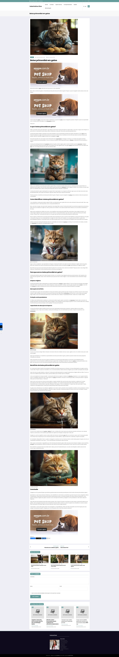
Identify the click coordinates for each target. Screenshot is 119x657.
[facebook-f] (82, 1)
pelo (69, 265)
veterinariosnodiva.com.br (40, 57)
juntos (39, 119)
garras (45, 431)
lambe (81, 284)
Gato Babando (33, 429)
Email (61, 586)
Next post (62, 546)
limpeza (60, 283)
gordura (65, 221)
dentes (49, 431)
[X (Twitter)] (1, 326)
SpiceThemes (71, 655)
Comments (32, 576)
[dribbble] (85, 1)
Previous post (56, 546)
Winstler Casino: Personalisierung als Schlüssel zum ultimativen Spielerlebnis (51, 622)
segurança (72, 300)
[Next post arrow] (88, 547)
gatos (40, 88)
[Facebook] (1, 324)
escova (33, 286)
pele (83, 133)
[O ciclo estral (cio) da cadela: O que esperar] (79, 558)
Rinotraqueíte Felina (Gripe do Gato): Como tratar (58, 566)
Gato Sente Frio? (64, 547)
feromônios (66, 293)
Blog (31, 607)
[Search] (84, 6)
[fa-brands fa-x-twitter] (84, 1)
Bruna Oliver (62, 638)
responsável (58, 138)
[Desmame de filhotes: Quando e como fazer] (40, 558)
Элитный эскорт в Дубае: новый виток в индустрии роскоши (65, 621)
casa (64, 435)
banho (54, 377)
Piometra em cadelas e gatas (51, 547)
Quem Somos (59, 4)
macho (70, 145)
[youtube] (88, 1)
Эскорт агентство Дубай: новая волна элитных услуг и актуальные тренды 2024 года (81, 622)
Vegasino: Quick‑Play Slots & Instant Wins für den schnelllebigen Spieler (36, 622)
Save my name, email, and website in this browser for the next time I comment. (46, 593)
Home (46, 4)
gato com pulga (33, 349)
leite (31, 146)
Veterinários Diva (36, 6)
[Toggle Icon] (89, 6)
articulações (32, 311)
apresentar (80, 144)
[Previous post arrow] (30, 547)
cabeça (70, 195)
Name (31, 586)
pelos (61, 119)
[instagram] (87, 1)
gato (58, 136)
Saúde (75, 4)
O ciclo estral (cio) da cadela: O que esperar (78, 566)
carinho (74, 361)
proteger (32, 444)
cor (43, 136)
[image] (54, 75)
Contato (52, 4)
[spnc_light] (85, 6)
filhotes (71, 140)
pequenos (64, 187)
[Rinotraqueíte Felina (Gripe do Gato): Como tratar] (59, 558)
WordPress (58, 655)
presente (47, 144)
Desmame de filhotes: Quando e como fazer (38, 566)
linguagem (49, 121)
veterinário (34, 223)
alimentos (71, 376)
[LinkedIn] (1, 329)
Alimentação (48, 8)
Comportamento (68, 4)
